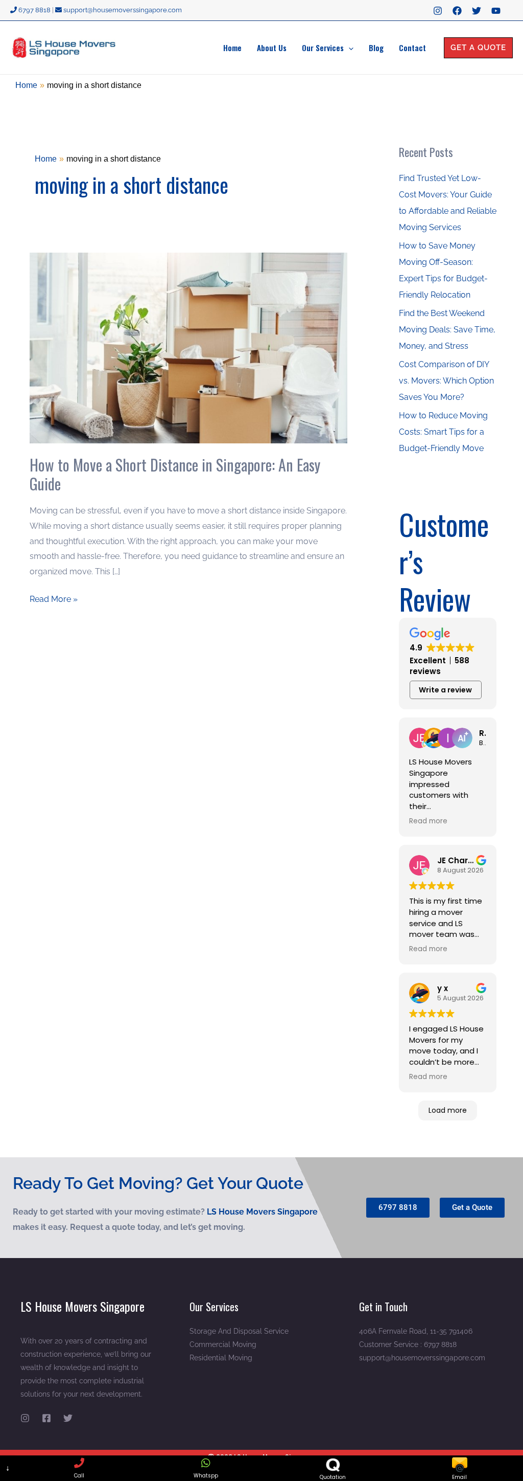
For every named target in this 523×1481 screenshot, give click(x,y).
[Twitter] (476, 10)
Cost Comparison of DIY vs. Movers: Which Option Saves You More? (446, 381)
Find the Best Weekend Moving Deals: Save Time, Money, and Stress (447, 329)
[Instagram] (437, 10)
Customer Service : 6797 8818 (408, 1344)
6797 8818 (34, 10)
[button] (348, 47)
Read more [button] (428, 821)
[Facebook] (457, 10)
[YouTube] (496, 10)
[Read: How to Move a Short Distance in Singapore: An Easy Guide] (188, 347)
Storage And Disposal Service (239, 1331)
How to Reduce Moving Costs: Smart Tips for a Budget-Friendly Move (443, 432)
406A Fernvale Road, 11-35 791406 (415, 1331)
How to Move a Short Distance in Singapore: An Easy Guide (175, 474)
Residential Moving (220, 1358)
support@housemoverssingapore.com (122, 10)
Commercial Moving (222, 1344)
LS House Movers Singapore (262, 1212)
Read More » (54, 598)
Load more (448, 1110)
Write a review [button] (445, 690)
